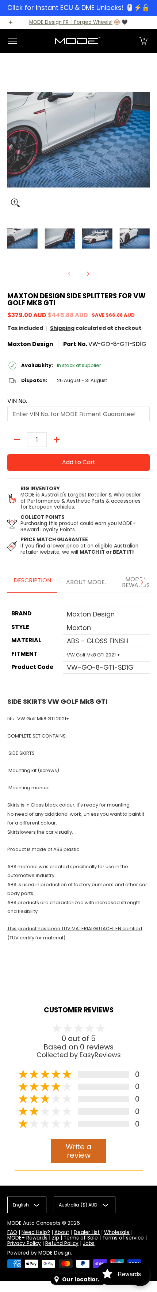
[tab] (32, 583)
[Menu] (12, 41)
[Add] (56, 439)
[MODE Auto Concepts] (77, 41)
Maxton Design (30, 344)
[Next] (88, 274)
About (61, 1232)
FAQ (12, 1232)
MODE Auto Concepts (34, 1223)
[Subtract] (17, 439)
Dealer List (87, 1232)
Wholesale (117, 1232)
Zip (55, 1237)
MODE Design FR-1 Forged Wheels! (70, 22)
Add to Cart (78, 462)
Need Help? (36, 1232)
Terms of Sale (81, 1237)
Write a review (79, 1151)
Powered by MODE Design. (39, 1252)
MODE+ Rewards (27, 1237)
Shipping (62, 328)
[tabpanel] (78, 793)
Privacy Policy (24, 1243)
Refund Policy (61, 1243)
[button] (143, 41)
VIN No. (17, 401)
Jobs (89, 1243)
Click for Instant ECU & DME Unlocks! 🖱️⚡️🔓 (78, 7)
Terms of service (123, 1237)
